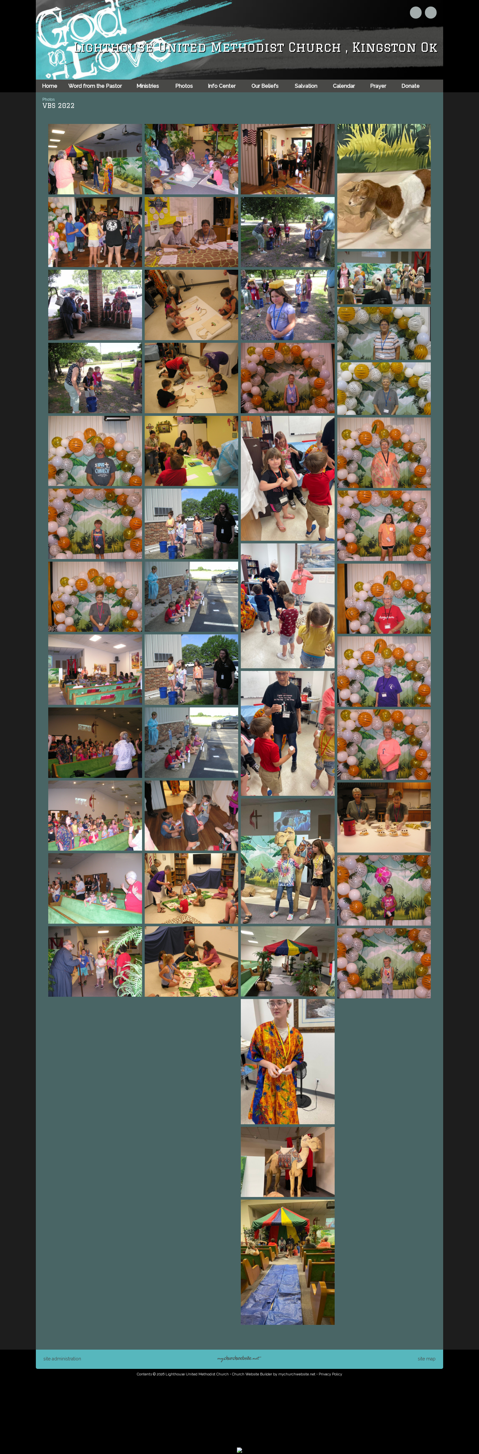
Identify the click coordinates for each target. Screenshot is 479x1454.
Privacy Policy (330, 1374)
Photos (48, 99)
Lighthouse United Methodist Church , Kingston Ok (255, 47)
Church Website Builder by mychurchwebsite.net (273, 1374)
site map (427, 1358)
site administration (62, 1358)
